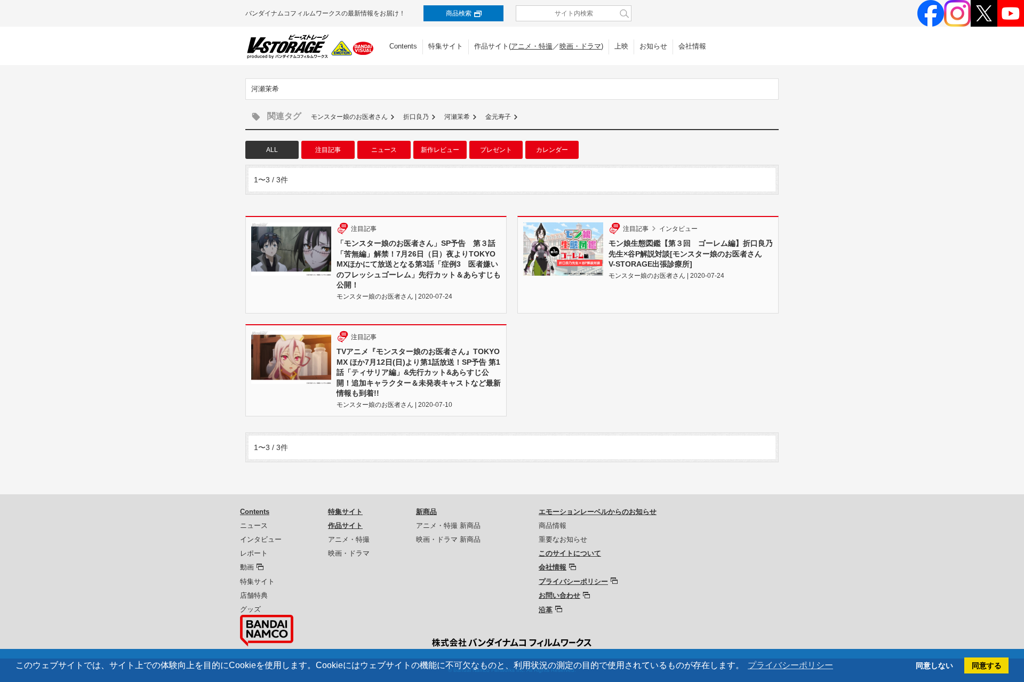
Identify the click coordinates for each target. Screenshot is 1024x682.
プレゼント (496, 150)
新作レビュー (440, 150)
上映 (621, 46)
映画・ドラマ (580, 46)
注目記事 (328, 150)
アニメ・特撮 (532, 46)
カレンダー (552, 150)
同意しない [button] (934, 665)
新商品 (426, 512)
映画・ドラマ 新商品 (448, 539)
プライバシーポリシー (573, 581)
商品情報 (552, 525)
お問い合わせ (559, 595)
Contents (403, 46)
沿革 (546, 610)
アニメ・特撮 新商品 (448, 525)
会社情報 (692, 46)
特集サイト (445, 46)
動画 (247, 567)
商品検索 (458, 13)
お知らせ (653, 46)
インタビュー (261, 539)
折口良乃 (416, 117)
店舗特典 (254, 595)
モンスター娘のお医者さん (349, 117)
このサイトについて (570, 553)
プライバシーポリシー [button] (790, 665)
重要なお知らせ (563, 539)
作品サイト (345, 525)
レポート (254, 553)
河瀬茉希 (457, 117)
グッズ (250, 609)
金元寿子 (498, 117)
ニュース (384, 150)
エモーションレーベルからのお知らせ (598, 512)
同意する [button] (987, 665)
